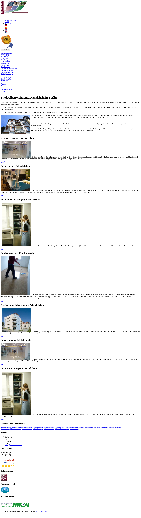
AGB (45, 511)
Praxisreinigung (5, 65)
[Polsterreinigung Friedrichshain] (11, 427)
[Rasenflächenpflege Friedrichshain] (21, 429)
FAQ (2, 87)
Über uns (3, 84)
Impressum (39, 511)
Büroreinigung (5, 56)
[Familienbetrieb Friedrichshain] (74, 427)
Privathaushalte (5, 67)
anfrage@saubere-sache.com (13, 445)
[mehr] (3, 162)
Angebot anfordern (10, 20)
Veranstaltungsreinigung (8, 72)
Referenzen (4, 86)
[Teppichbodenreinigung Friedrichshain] (96, 427)
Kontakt (7, 22)
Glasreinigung (5, 58)
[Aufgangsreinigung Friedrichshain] (32, 427)
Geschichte (4, 91)
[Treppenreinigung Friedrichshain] (53, 427)
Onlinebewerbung (6, 89)
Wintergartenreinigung (7, 74)
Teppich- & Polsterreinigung (9, 68)
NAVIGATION (5, 49)
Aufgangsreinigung (6, 53)
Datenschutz (8, 23)
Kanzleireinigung (6, 61)
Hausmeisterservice (6, 77)
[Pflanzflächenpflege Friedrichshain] (43, 429)
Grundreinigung (5, 60)
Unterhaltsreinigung (7, 70)
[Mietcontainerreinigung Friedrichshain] (67, 429)
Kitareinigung (5, 63)
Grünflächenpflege (6, 79)
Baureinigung (5, 55)
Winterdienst (4, 81)
